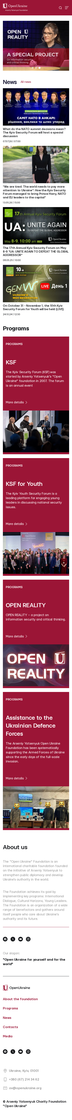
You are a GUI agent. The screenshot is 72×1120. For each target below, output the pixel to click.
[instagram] (28, 939)
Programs (10, 1008)
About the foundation (20, 999)
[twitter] (13, 939)
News (7, 1017)
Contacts (10, 1027)
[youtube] (20, 939)
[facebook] (5, 939)
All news (26, 82)
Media (7, 1036)
